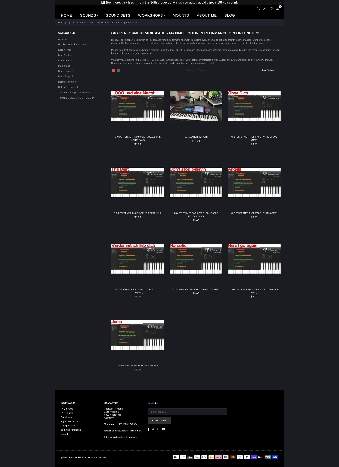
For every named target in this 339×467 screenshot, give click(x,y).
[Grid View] (113, 70)
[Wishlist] (271, 8)
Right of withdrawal (70, 421)
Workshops (150, 15)
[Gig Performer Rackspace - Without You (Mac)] (254, 106)
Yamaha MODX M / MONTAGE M (76, 98)
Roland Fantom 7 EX (69, 87)
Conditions (66, 417)
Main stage (64, 66)
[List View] (118, 70)
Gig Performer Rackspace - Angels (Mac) (254, 213)
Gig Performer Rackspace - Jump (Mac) (137, 365)
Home (66, 15)
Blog (229, 15)
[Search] (258, 8)
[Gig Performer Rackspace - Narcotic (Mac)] (196, 258)
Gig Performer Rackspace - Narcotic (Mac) (196, 289)
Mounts (181, 15)
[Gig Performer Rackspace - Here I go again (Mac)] (254, 258)
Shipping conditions (71, 430)
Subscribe (159, 421)
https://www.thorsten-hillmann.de (120, 437)
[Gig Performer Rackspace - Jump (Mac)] (137, 335)
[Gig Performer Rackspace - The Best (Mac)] (137, 182)
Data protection (68, 425)
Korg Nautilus (65, 55)
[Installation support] (196, 106)
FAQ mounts (67, 409)
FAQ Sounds (67, 413)
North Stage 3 (65, 71)
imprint (64, 434)
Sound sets (118, 15)
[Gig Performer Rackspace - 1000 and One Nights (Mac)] (137, 106)
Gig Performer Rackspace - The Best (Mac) (138, 213)
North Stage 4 (65, 76)
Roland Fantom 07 (68, 81)
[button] (277, 8)
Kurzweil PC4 (65, 60)
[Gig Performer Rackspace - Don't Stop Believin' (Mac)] (196, 182)
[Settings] (265, 8)
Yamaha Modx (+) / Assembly (74, 92)
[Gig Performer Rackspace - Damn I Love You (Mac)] (137, 258)
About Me (207, 15)
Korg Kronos (65, 49)
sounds (88, 15)
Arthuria (62, 39)
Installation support (196, 137)
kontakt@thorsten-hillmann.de (127, 431)
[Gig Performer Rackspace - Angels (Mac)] (254, 182)
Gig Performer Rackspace (72, 44)
